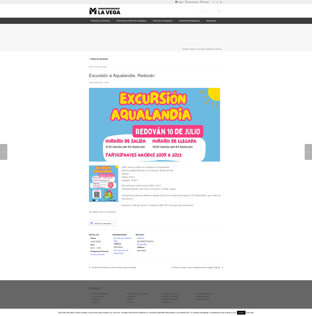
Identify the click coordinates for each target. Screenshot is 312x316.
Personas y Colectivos (100, 21)
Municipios (211, 21)
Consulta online (98, 296)
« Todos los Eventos (98, 58)
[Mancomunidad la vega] (105, 11)
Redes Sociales (203, 296)
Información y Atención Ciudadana (131, 21)
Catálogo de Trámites (170, 296)
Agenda (130, 299)
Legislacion (131, 296)
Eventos (193, 49)
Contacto (95, 302)
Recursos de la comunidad (137, 294)
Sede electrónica (203, 299)
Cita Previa (96, 299)
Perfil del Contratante (170, 299)
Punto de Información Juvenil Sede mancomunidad (113, 267)
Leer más (250, 312)
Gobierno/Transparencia (189, 21)
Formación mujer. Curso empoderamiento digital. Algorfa (196, 267)
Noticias (130, 302)
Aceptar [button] (241, 313)
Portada (185, 49)
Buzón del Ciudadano (100, 294)
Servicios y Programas (162, 21)
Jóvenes (93, 254)
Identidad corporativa (205, 294)
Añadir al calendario (103, 223)
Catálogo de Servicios (170, 294)
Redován (101, 254)
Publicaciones (167, 302)
